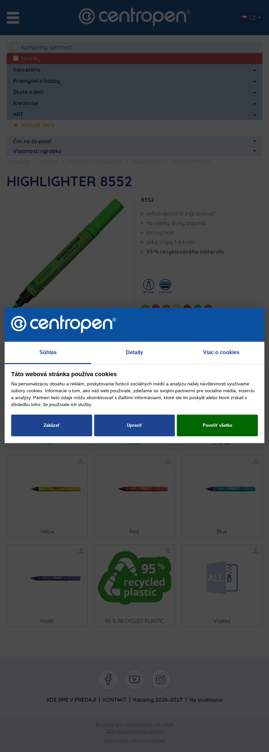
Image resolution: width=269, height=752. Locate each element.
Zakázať (52, 425)
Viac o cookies (221, 352)
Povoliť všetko (217, 425)
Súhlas (48, 352)
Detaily (134, 352)
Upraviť (134, 425)
